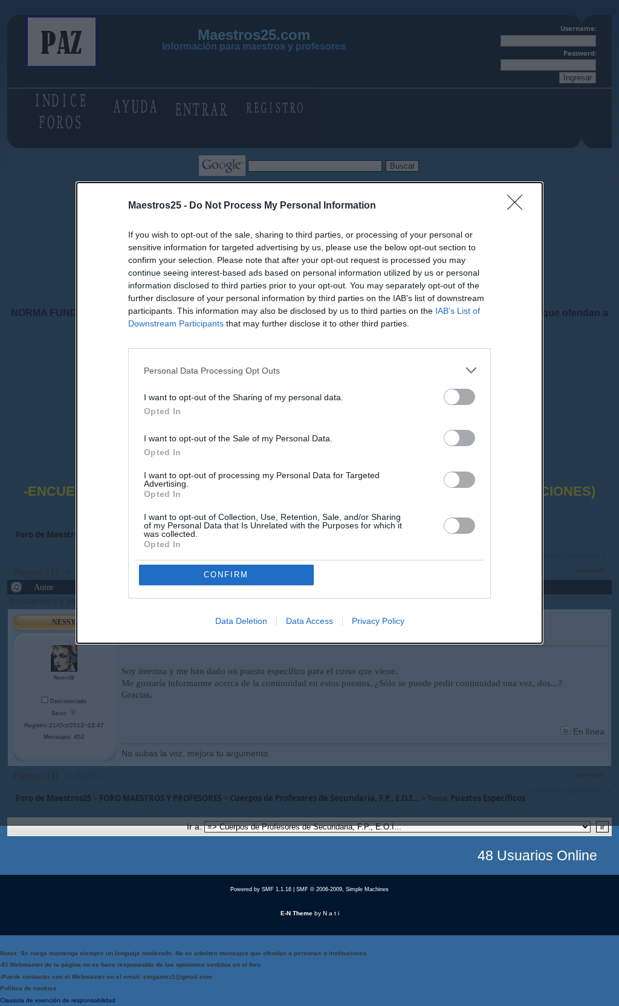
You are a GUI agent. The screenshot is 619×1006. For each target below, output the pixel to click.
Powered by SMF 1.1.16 (260, 889)
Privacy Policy (378, 621)
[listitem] (309, 370)
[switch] (459, 397)
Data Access (309, 621)
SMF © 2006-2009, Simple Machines (342, 889)
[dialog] (309, 413)
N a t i (331, 913)
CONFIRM (226, 574)
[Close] (518, 206)
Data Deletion (241, 621)
